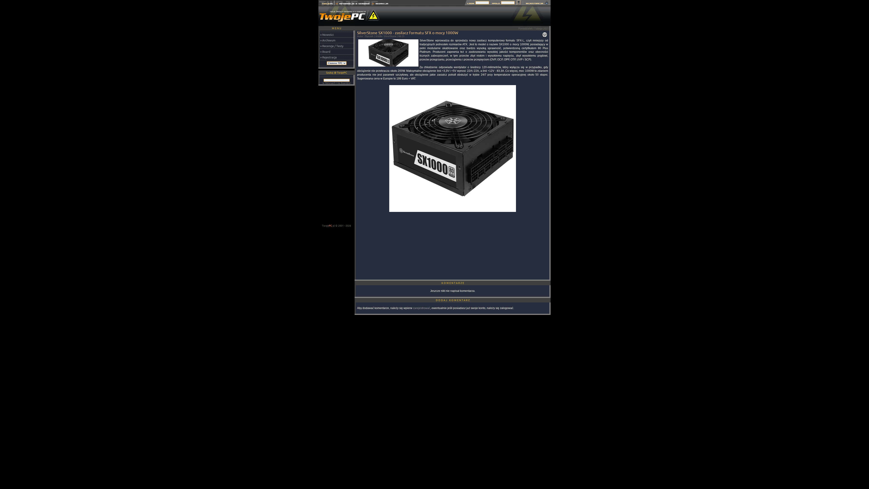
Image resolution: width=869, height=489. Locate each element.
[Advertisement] (468, 16)
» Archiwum (327, 40)
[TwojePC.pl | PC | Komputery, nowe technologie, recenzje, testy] (326, 4)
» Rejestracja (328, 57)
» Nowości (327, 34)
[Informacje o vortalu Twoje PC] (352, 4)
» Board (325, 51)
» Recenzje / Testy (331, 46)
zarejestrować (421, 308)
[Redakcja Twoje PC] (380, 4)
